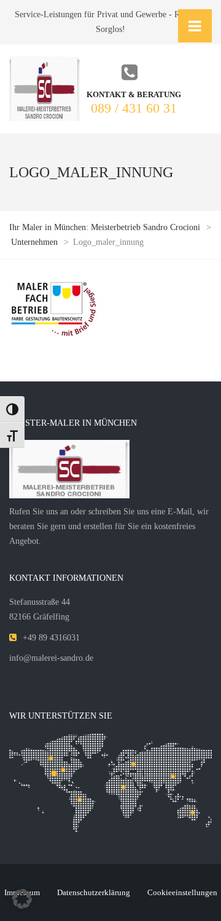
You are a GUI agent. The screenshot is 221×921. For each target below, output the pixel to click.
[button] (22, 899)
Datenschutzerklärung (93, 892)
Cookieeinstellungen (182, 892)
